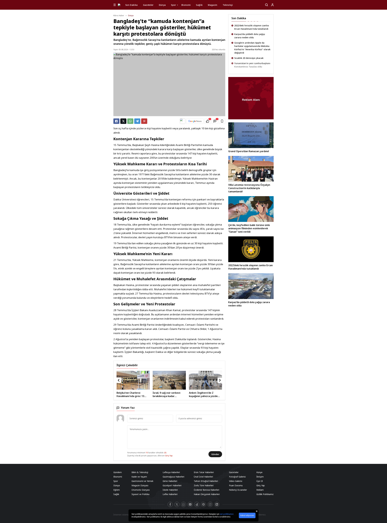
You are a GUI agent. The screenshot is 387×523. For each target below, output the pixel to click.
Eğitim (116, 489)
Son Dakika (131, 4)
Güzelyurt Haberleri (172, 485)
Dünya (162, 4)
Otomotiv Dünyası (141, 489)
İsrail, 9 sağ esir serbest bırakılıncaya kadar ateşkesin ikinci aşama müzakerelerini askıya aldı (125, 394)
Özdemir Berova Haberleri (206, 489)
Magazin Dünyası (140, 485)
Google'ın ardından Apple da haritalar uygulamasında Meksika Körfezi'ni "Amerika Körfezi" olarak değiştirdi (252, 39)
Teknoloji (228, 4)
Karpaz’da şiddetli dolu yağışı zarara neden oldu (249, 27)
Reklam (260, 489)
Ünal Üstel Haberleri (203, 476)
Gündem (117, 472)
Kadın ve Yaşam (139, 476)
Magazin (212, 4)
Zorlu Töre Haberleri (203, 485)
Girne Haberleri (170, 481)
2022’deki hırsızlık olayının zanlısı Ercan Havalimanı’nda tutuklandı (250, 267)
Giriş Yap (169, 455)
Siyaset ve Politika (140, 494)
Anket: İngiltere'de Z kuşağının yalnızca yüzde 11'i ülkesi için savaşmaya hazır (160, 394)
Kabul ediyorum (247, 515)
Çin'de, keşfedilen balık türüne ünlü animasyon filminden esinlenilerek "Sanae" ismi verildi (249, 228)
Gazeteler (148, 4)
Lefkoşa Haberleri (171, 472)
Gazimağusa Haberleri (173, 476)
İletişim (260, 476)
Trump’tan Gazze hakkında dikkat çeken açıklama (252, 65)
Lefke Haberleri (170, 494)
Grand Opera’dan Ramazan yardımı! (248, 151)
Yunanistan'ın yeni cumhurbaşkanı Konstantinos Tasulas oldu (252, 56)
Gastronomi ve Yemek (142, 481)
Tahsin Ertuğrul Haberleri (206, 481)
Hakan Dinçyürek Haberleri (207, 494)
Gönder (215, 454)
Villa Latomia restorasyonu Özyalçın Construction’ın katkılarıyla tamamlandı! (249, 188)
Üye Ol (259, 481)
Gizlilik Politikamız (265, 494)
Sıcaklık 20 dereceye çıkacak (248, 49)
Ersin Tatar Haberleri (204, 472)
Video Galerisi (235, 481)
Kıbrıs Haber (118, 15)
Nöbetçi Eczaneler (238, 489)
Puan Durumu (236, 485)
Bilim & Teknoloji (140, 472)
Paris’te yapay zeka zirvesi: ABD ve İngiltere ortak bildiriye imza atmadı (198, 394)
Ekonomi (186, 4)
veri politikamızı (227, 514)
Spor (173, 4)
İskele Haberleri (170, 489)
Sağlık (199, 4)
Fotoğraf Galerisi (237, 476)
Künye (259, 472)
